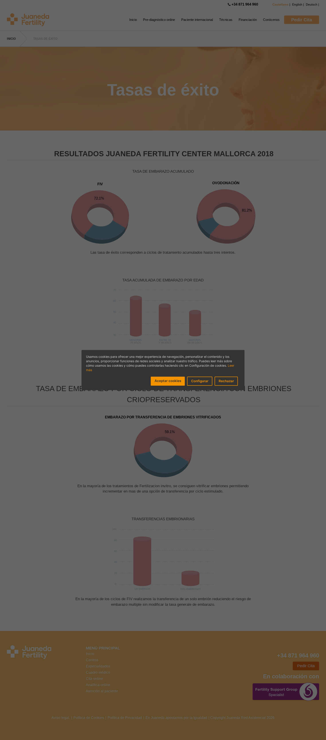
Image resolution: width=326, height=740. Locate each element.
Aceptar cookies (168, 381)
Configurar (199, 381)
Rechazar (226, 381)
